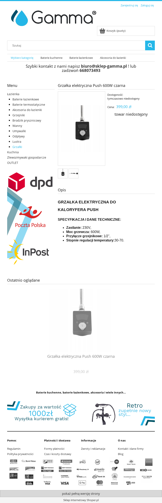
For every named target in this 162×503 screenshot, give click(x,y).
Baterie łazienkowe (25, 99)
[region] (81, 413)
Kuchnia (13, 152)
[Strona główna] (52, 17)
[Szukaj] (150, 45)
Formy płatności (54, 449)
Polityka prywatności (20, 454)
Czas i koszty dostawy (57, 454)
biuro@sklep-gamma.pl (104, 66)
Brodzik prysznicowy (26, 120)
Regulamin (13, 449)
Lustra (16, 142)
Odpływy (18, 136)
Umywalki (19, 131)
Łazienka (13, 94)
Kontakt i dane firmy (131, 449)
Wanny (17, 126)
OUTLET (12, 163)
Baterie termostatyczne (28, 105)
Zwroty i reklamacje (93, 449)
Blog (120, 454)
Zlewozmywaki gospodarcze (26, 157)
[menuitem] (22, 58)
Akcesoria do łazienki (27, 110)
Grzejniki (18, 115)
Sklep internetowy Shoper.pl (81, 500)
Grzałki (17, 147)
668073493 (90, 70)
